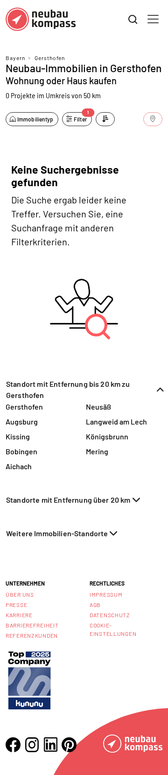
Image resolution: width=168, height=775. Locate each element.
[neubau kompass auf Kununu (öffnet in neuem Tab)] (29, 679)
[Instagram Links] (31, 745)
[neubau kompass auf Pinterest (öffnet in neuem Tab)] (69, 745)
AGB (95, 604)
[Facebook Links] (13, 745)
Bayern (15, 57)
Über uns (20, 594)
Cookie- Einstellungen (113, 629)
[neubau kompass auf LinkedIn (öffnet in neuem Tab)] (50, 744)
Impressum (106, 594)
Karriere (19, 615)
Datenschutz (110, 615)
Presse (16, 604)
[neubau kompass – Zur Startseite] (41, 19)
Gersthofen (50, 57)
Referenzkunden (32, 635)
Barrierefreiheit (32, 625)
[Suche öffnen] (133, 19)
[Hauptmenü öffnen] (153, 19)
